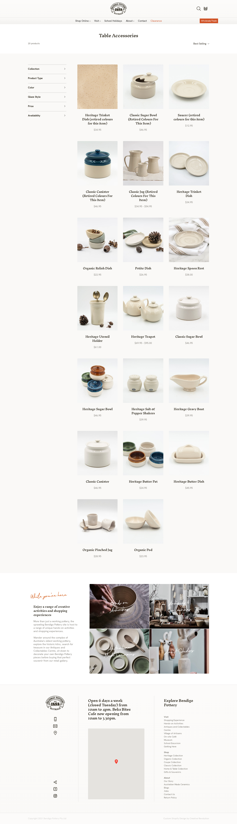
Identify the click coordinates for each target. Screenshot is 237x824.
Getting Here (170, 746)
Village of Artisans (173, 733)
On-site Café (170, 736)
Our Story (168, 781)
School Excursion (172, 743)
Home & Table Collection (176, 768)
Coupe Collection (172, 762)
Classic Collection (172, 765)
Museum (168, 740)
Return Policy (170, 797)
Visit (96, 20)
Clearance (156, 20)
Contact (142, 20)
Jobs (166, 791)
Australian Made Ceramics (177, 784)
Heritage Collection (173, 755)
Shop (166, 752)
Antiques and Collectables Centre (177, 728)
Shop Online (82, 20)
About (129, 20)
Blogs (166, 787)
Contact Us (169, 794)
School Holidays (113, 20)
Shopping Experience (174, 720)
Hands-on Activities (173, 723)
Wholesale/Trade (209, 20)
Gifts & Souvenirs (172, 772)
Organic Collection (173, 758)
